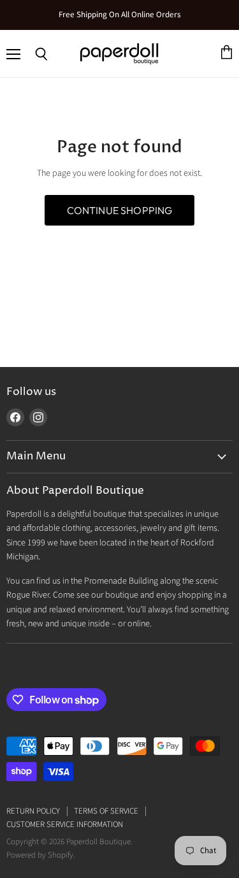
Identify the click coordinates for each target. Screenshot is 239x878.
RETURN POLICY (33, 811)
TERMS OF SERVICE (106, 811)
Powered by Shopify (39, 855)
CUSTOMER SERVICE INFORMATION (64, 824)
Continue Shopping (120, 210)
